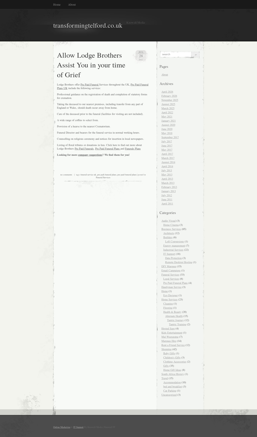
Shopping (166, 349)
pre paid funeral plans (126, 174)
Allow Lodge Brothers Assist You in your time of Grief (91, 64)
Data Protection (173, 258)
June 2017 (166, 145)
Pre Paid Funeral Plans (107, 148)
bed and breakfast (172, 386)
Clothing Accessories (174, 361)
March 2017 (167, 158)
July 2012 (166, 195)
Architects (168, 233)
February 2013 (169, 187)
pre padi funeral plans (106, 174)
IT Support (169, 254)
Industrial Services (173, 249)
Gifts (166, 365)
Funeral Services (103, 177)
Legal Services (171, 278)
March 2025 (167, 108)
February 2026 (169, 96)
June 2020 (166, 129)
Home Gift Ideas (172, 370)
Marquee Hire (168, 341)
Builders (168, 237)
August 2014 (168, 162)
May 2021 (166, 116)
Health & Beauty (172, 312)
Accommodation (172, 382)
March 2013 (167, 183)
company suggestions (90, 155)
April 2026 (167, 91)
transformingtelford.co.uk (87, 25)
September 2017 (170, 137)
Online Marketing (61, 427)
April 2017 (167, 154)
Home (57, 4)
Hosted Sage (168, 328)
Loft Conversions (174, 241)
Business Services (171, 229)
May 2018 (166, 133)
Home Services (169, 299)
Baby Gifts (169, 353)
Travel (164, 378)
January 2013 (168, 191)
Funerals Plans (133, 148)
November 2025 (169, 100)
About (72, 4)
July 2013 (166, 170)
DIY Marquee (168, 266)
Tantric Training (177, 324)
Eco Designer (170, 295)
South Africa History (172, 374)
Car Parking (169, 390)
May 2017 (166, 149)
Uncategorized (169, 395)
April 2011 (167, 203)
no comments (66, 174)
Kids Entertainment (171, 332)
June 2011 (166, 199)
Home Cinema (171, 225)
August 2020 (168, 125)
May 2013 (166, 174)
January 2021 (168, 120)
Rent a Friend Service (173, 345)
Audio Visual (168, 220)
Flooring (168, 307)
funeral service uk (88, 174)
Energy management (174, 245)
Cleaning (168, 303)
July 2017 (166, 141)
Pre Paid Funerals (84, 148)
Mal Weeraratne (170, 336)
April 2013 (167, 178)
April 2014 (167, 166)
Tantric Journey (175, 320)
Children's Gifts (172, 357)
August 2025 (168, 104)
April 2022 (167, 112)
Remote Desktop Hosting (178, 262)
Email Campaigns (171, 270)
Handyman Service (171, 287)
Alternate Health (174, 316)
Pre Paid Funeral (90, 84)
